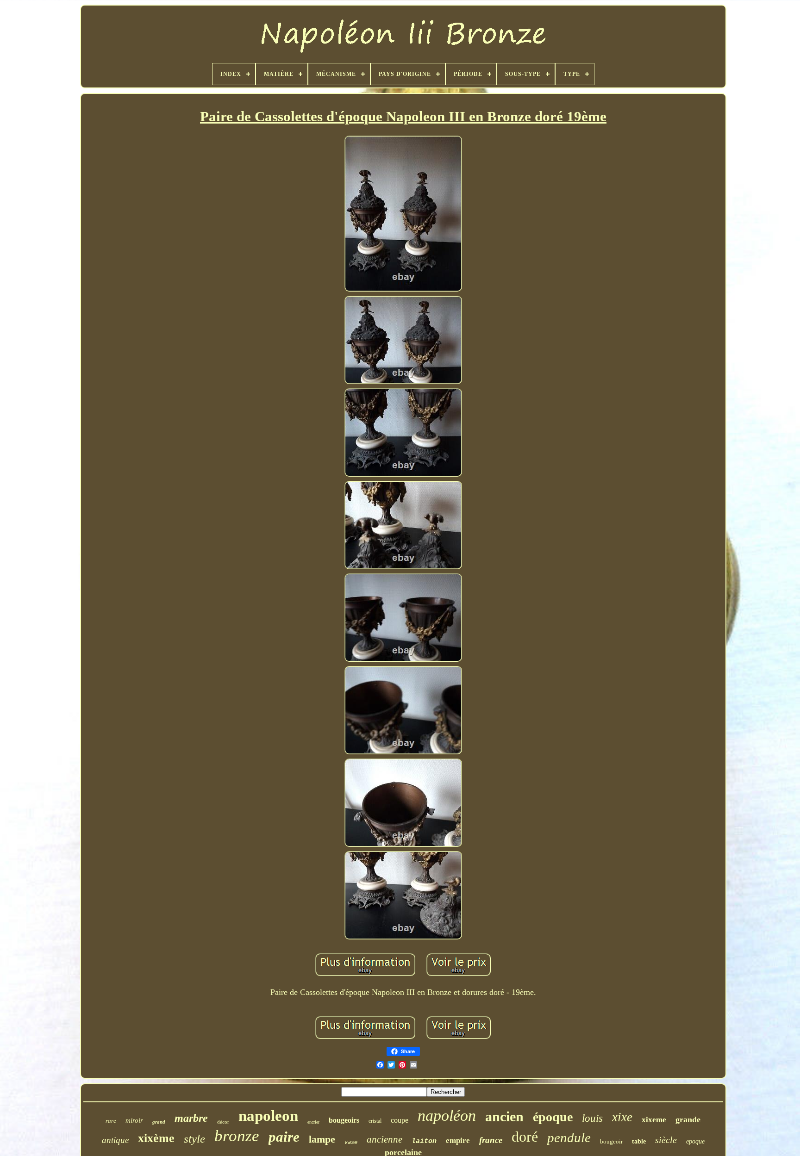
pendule (569, 1137)
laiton (424, 1141)
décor (223, 1122)
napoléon (447, 1115)
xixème (156, 1138)
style (194, 1138)
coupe (399, 1120)
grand (158, 1122)
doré (525, 1136)
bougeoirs (344, 1120)
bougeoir (611, 1141)
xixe (622, 1117)
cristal (375, 1121)
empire (458, 1140)
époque (553, 1117)
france (490, 1140)
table (639, 1141)
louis (592, 1118)
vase (350, 1142)
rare (111, 1120)
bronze (236, 1136)
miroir (134, 1120)
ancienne (384, 1139)
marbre (191, 1118)
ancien (504, 1116)
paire (284, 1137)
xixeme (654, 1119)
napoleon (268, 1115)
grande (687, 1119)
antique (115, 1140)
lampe (322, 1139)
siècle (666, 1140)
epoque (695, 1141)
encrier (313, 1122)
